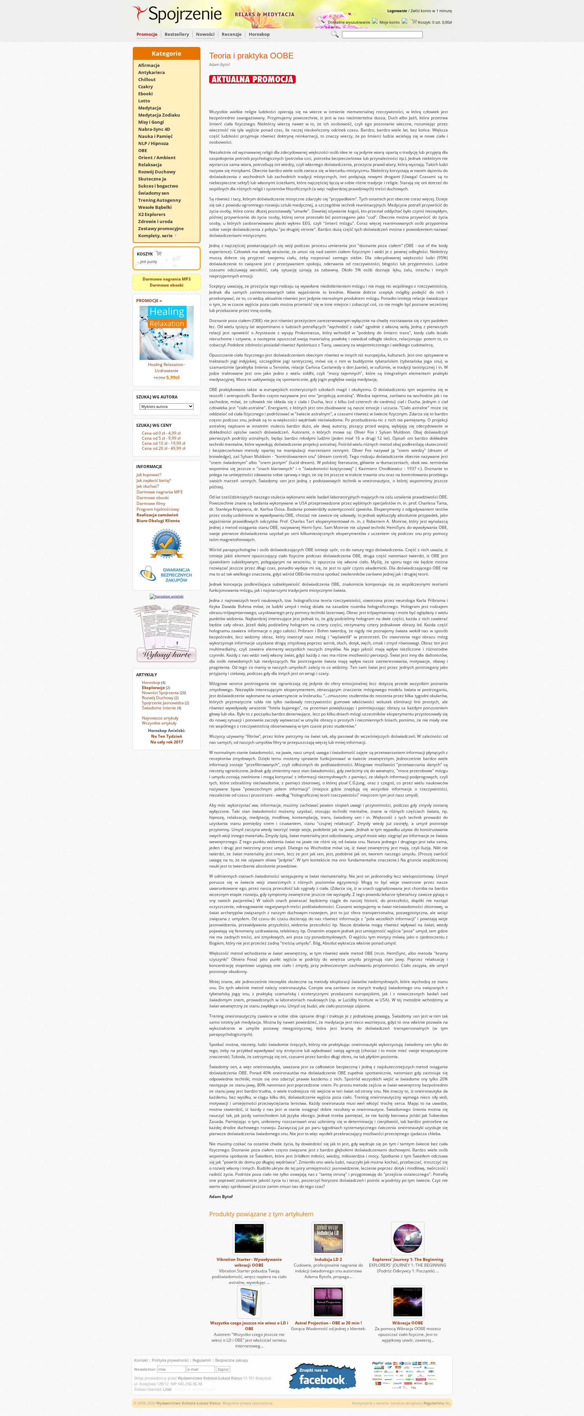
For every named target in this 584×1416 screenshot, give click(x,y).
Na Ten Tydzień (166, 736)
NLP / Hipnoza (156, 143)
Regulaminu (433, 1403)
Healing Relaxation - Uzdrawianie (167, 367)
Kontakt (141, 1360)
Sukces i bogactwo (161, 186)
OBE (145, 150)
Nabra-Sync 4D (157, 129)
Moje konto (390, 22)
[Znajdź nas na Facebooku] (326, 1388)
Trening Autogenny (162, 200)
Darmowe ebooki (153, 498)
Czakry (148, 86)
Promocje (147, 34)
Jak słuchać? (148, 486)
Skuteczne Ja (155, 179)
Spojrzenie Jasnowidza (163, 703)
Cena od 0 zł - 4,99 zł (161, 433)
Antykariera (154, 72)
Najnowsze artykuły (160, 718)
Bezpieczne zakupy (231, 1360)
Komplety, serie (156, 236)
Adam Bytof (219, 64)
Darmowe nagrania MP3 (159, 492)
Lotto (147, 101)
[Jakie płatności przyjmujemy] (401, 1388)
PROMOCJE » (149, 300)
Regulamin (202, 1360)
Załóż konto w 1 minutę (431, 10)
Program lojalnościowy (158, 509)
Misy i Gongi (154, 122)
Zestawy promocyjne (164, 228)
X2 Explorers (154, 214)
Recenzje (232, 34)
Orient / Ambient (160, 157)
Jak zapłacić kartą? (154, 480)
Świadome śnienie (159, 708)
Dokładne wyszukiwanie (348, 22)
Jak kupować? (149, 475)
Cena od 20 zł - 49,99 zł (163, 448)
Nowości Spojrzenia (160, 692)
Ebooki (148, 94)
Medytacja (152, 108)
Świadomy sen (156, 193)
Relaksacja (153, 165)
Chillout (150, 79)
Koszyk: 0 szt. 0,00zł (434, 22)
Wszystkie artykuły (159, 723)
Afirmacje (152, 65)
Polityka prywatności (170, 1360)
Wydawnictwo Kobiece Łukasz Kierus (210, 1378)
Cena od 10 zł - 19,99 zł (163, 443)
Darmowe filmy (151, 503)
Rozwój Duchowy (159, 172)
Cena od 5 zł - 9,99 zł (161, 438)
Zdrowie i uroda (158, 221)
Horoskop (259, 34)
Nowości (205, 34)
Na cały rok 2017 (166, 742)
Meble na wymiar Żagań (195, 1389)
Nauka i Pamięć (158, 136)
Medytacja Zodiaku (162, 115)
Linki (167, 1389)
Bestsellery (177, 34)
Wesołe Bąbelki (158, 207)
